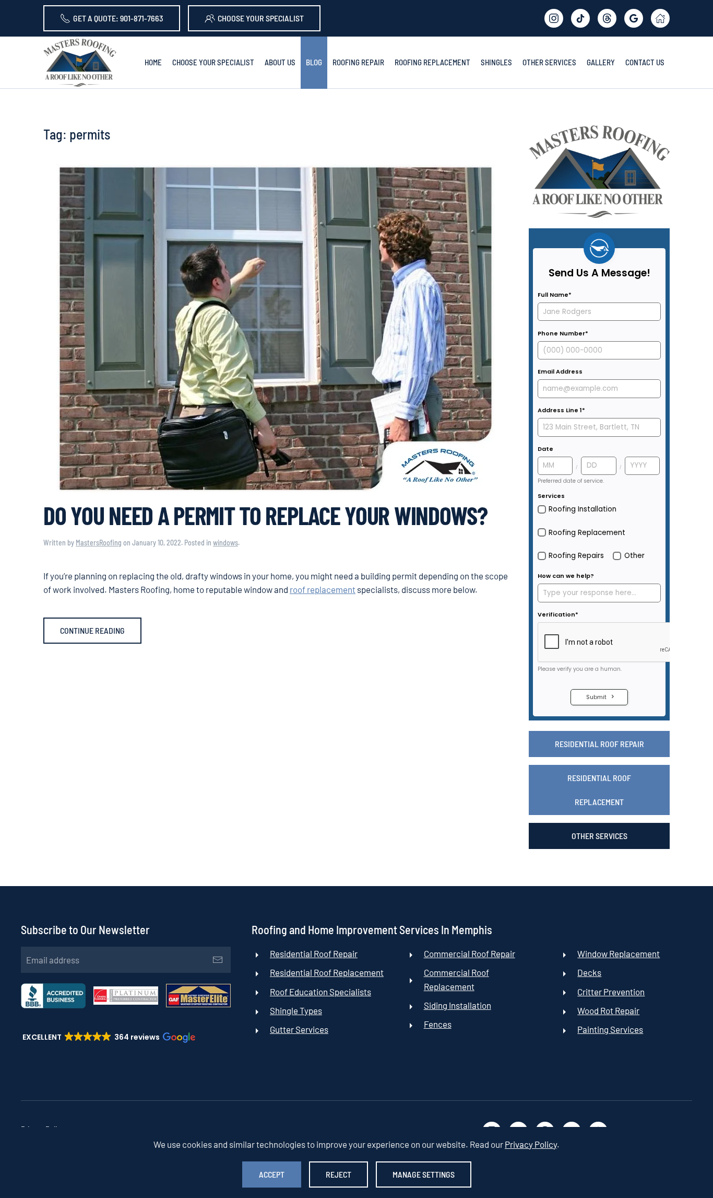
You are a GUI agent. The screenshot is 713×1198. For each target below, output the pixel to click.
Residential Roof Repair (599, 744)
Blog (314, 62)
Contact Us (644, 62)
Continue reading (92, 630)
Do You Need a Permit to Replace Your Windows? (265, 515)
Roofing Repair (358, 62)
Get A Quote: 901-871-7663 (118, 18)
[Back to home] (79, 63)
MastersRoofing (99, 542)
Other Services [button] (549, 62)
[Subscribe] (218, 960)
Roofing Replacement (432, 62)
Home (153, 62)
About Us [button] (280, 62)
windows (225, 542)
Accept (271, 1174)
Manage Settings (424, 1174)
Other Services (599, 836)
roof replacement (322, 589)
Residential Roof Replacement (599, 790)
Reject (338, 1174)
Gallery (601, 62)
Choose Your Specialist (261, 18)
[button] (108, 1037)
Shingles (496, 62)
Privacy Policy (531, 1144)
